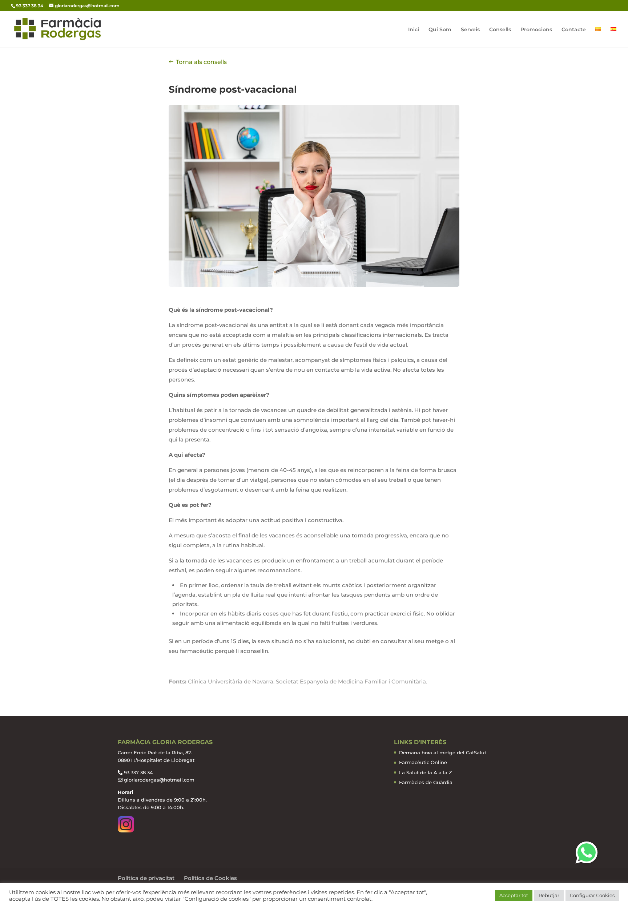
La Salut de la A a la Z (425, 772)
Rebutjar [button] (549, 895)
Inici (413, 30)
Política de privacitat (146, 878)
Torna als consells (201, 61)
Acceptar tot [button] (513, 895)
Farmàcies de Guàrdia (425, 782)
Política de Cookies (210, 878)
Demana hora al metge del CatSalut (442, 752)
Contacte (573, 30)
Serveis (470, 30)
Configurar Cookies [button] (592, 895)
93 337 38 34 (138, 772)
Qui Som (439, 30)
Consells (500, 30)
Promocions (536, 30)
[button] (586, 852)
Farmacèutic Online (423, 762)
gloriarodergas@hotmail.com (159, 780)
